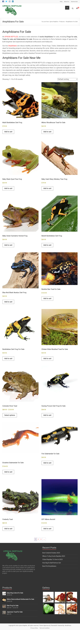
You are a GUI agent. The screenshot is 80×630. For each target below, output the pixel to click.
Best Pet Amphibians (49, 566)
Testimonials (74, 1)
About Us (66, 1)
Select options (9, 415)
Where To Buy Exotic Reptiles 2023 (53, 556)
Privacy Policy (34, 628)
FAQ (61, 1)
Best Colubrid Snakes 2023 (51, 553)
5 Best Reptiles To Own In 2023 (52, 559)
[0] (77, 8)
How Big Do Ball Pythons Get (51, 563)
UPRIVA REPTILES (11, 37)
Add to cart (8, 132)
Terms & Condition (44, 628)
